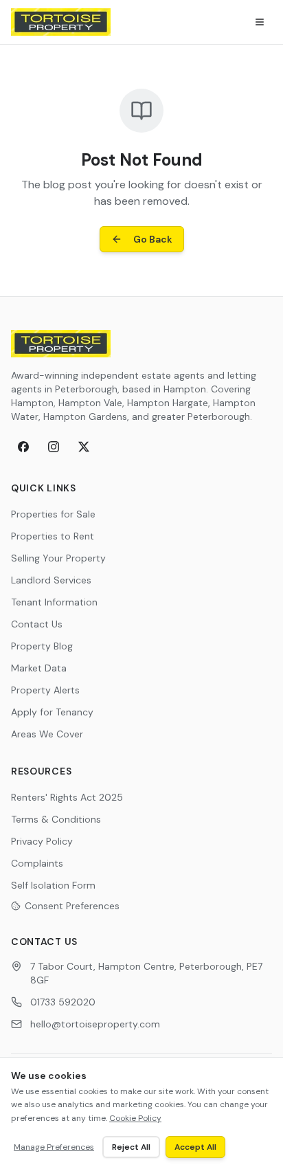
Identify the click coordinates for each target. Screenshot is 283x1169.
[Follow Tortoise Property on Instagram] (53, 446)
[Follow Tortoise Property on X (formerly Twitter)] (83, 446)
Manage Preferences (54, 1147)
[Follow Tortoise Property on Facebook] (23, 446)
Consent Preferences (72, 906)
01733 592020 (62, 1002)
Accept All (195, 1147)
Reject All (131, 1147)
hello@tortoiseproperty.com (95, 1024)
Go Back (152, 239)
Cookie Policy (135, 1118)
